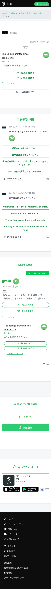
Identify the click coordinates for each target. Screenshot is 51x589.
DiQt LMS (12, 529)
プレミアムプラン (16, 524)
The (4, 54)
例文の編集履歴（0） (25, 92)
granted (18, 54)
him (25, 54)
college (10, 54)
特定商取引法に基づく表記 (16, 567)
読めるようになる (27, 73)
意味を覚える (28, 305)
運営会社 (8, 563)
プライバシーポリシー (14, 577)
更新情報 (11, 551)
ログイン (43, 4)
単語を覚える (28, 311)
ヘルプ (10, 519)
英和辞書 (13, 33)
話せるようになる (27, 78)
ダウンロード (13, 546)
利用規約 (8, 572)
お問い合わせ (13, 539)
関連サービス (10, 556)
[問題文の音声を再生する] (12, 138)
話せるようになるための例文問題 (22, 193)
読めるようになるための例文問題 (22, 127)
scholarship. (8, 58)
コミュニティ (14, 534)
